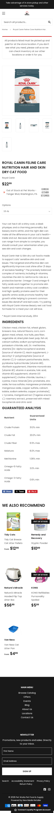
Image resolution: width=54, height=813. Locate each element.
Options (6, 205)
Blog (27, 705)
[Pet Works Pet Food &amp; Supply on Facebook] (45, 789)
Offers (27, 696)
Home (5, 29)
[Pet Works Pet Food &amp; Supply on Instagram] (49, 789)
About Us (27, 709)
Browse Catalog (27, 692)
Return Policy (26, 784)
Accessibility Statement (22, 781)
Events (27, 701)
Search (5, 781)
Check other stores (45, 192)
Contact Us (27, 717)
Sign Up (27, 771)
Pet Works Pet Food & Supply (29, 797)
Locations (27, 713)
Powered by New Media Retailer (26, 800)
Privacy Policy (43, 781)
